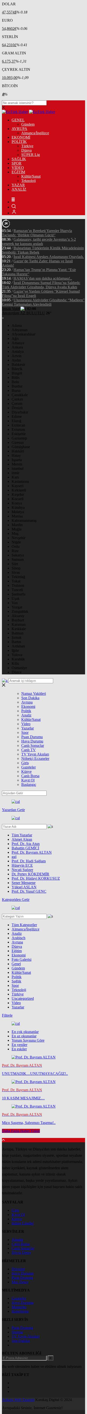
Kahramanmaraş (24, 520)
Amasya (18, 343)
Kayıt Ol (28, 780)
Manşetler (19, 1307)
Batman (17, 633)
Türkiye (27, 146)
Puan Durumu (32, 737)
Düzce (17, 672)
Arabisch (18, 938)
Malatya (18, 512)
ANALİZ (19, 189)
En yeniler (19, 1045)
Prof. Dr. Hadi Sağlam (29, 861)
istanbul (17, 468)
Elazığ (16, 421)
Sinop (16, 568)
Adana (17, 325)
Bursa (16, 390)
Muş (15, 533)
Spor (25, 732)
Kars (15, 477)
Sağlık (16, 981)
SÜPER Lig (30, 155)
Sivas (16, 572)
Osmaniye (19, 668)
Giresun (18, 442)
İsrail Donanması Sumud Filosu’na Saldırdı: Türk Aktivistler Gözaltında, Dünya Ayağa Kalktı (41, 285)
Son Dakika (30, 698)
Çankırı (17, 399)
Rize (15, 551)
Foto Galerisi (21, 959)
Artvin (17, 356)
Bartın (16, 642)
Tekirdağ (18, 577)
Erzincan (18, 425)
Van (15, 603)
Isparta (17, 460)
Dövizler (18, 1269)
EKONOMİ (21, 137)
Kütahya (18, 507)
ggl (14, 857)
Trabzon (18, 585)
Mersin (17, 464)
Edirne (17, 416)
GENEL (18, 120)
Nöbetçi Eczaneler (35, 758)
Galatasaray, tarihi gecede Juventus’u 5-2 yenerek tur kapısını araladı (39, 241)
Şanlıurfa (18, 594)
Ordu (16, 546)
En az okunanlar (24, 1036)
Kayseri (17, 486)
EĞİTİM (18, 172)
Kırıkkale (19, 629)
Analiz (26, 715)
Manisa (17, 516)
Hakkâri (18, 451)
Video (25, 724)
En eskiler (19, 1049)
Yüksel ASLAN (24, 887)
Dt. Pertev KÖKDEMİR (30, 874)
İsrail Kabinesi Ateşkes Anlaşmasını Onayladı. (49, 257)
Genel (16, 964)
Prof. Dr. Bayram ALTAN (32, 852)
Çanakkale (20, 395)
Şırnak (17, 637)
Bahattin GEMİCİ (25, 848)
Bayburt (18, 620)
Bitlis (16, 377)
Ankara (17, 347)
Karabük (18, 659)
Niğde (16, 542)
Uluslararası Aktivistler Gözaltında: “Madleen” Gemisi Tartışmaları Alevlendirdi (43, 302)
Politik (26, 711)
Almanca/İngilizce (35, 133)
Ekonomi (28, 706)
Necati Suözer (22, 870)
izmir (15, 473)
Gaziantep (19, 438)
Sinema (17, 1332)
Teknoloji (28, 181)
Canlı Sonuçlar (32, 745)
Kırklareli (19, 490)
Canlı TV (28, 750)
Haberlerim (20, 1311)
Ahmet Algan (22, 839)
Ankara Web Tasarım (18, 1400)
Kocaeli (17, 499)
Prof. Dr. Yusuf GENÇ (29, 891)
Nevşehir (18, 538)
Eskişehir (19, 434)
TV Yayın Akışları (35, 754)
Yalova (17, 655)
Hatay (16, 455)
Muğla (17, 529)
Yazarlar (27, 728)
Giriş (25, 763)
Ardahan (18, 646)
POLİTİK (19, 142)
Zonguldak (20, 611)
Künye (26, 771)
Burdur (17, 386)
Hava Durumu (32, 741)
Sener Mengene (24, 883)
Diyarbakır (20, 412)
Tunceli (17, 590)
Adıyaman (20, 330)
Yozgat (17, 607)
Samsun (18, 559)
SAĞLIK (19, 159)
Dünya (26, 150)
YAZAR (18, 185)
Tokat (16, 581)
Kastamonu (20, 481)
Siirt (15, 564)
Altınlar (17, 1240)
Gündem (28, 124)
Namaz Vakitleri (33, 693)
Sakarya (18, 555)
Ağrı (15, 338)
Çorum (17, 403)
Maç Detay (20, 1282)
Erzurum (18, 429)
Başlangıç (28, 784)
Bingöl (17, 373)
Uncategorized (23, 998)
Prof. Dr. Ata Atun (26, 844)
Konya (17, 503)
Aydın (16, 360)
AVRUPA (19, 129)
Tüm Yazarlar (22, 835)
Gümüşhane (21, 447)
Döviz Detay (21, 1253)
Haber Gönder (23, 1223)
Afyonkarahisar (23, 334)
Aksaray (18, 616)
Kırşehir (18, 494)
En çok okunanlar (25, 1032)
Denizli (17, 408)
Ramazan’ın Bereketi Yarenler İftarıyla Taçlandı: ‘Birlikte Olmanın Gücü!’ (37, 233)
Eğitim (17, 951)
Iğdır (15, 650)
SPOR (17, 163)
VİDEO (18, 168)
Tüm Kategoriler (24, 925)
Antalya (18, 351)
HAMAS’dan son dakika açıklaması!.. (43, 278)
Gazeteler (28, 767)
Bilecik (17, 369)
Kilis (15, 663)
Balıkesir (18, 364)
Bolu (15, 382)
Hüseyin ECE (22, 865)
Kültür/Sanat (31, 176)
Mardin (17, 525)
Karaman (19, 624)
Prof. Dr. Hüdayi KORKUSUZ (36, 878)
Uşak (16, 598)
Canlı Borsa (30, 776)
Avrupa (27, 702)
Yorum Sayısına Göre (28, 1040)
